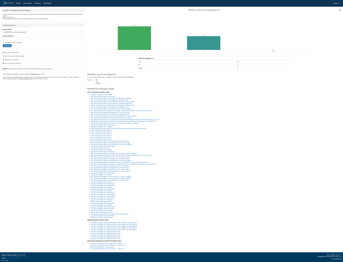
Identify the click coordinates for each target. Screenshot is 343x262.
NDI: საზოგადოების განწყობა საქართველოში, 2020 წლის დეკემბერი (111, 144)
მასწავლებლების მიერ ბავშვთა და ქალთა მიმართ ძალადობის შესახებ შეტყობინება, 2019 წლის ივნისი (121, 155)
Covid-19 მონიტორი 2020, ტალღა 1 (101, 132)
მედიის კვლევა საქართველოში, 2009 (102, 212)
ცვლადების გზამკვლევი (11, 52)
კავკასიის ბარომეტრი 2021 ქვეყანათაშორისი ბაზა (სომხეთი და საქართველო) (114, 224)
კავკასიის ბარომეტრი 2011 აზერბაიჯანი (102, 198)
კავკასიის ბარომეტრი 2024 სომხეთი (101, 94)
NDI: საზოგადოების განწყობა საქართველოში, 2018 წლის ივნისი (110, 166)
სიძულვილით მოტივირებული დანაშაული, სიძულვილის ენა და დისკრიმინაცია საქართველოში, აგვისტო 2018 (123, 164)
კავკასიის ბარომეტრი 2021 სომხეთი (101, 126)
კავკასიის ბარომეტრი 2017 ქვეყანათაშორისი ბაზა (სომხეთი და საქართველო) (114, 228)
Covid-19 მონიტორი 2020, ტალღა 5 (101, 139)
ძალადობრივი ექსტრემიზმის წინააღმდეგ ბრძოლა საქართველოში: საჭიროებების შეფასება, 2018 (120, 162)
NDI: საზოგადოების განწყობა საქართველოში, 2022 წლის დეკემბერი (111, 109)
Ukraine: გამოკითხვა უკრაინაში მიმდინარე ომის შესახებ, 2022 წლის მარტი (113, 105)
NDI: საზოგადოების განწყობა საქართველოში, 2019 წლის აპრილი (110, 159)
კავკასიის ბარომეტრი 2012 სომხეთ (101, 191)
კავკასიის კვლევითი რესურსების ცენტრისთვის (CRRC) (15, 256)
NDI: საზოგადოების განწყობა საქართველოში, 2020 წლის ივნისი (110, 141)
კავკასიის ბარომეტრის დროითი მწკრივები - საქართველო (108, 245)
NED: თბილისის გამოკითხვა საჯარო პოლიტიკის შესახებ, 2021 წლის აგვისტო (114, 116)
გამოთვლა (7, 46)
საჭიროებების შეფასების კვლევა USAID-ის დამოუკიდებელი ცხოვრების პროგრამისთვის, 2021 (119, 128)
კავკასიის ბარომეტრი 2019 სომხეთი (101, 150)
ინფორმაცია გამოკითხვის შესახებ (14, 56)
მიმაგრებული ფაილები (11, 59)
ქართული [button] (336, 3)
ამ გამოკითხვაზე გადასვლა (13, 63)
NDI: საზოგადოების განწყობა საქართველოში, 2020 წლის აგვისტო (110, 143)
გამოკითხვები (27, 3)
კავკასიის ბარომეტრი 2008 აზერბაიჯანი (102, 216)
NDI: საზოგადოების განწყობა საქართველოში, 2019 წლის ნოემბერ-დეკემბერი (114, 153)
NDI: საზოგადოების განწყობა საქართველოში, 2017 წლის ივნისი (110, 169)
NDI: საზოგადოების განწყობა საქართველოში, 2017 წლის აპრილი (110, 171)
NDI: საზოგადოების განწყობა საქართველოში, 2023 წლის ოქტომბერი (111, 98)
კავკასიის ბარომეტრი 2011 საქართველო (103, 196)
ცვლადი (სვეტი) (7, 36)
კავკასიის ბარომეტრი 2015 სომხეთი (101, 182)
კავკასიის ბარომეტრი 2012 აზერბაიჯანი (102, 192)
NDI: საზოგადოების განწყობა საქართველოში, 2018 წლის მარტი (110, 167)
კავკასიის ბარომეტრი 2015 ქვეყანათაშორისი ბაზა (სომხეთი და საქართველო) (114, 229)
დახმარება (37, 3)
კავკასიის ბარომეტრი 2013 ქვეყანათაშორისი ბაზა (105, 231)
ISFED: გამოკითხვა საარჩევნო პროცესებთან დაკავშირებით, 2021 (110, 114)
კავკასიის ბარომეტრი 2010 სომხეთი (101, 205)
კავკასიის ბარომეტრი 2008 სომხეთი (101, 217)
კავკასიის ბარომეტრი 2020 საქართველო (103, 146)
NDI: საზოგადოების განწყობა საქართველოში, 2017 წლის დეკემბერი (111, 176)
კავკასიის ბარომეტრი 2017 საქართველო (103, 173)
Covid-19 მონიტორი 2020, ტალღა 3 (101, 135)
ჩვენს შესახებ (47, 3)
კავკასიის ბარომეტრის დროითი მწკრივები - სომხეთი (106, 243)
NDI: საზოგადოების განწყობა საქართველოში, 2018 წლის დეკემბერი (111, 160)
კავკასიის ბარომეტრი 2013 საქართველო (103, 185)
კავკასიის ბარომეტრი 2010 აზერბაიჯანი (102, 203)
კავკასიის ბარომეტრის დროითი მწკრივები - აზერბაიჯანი (107, 249)
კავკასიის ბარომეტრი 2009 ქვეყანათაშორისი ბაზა (105, 238)
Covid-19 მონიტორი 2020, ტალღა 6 (101, 130)
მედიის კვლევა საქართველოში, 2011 (102, 201)
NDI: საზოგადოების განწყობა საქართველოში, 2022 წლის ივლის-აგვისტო (112, 102)
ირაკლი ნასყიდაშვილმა (12, 258)
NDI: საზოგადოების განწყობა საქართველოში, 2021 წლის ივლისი (110, 112)
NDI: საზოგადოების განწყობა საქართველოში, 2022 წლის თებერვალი (111, 103)
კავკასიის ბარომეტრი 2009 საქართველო (103, 207)
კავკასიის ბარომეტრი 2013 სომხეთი (101, 187)
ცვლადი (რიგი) (7, 29)
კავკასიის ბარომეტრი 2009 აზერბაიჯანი (102, 208)
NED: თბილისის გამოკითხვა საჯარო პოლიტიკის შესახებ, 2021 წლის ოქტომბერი (115, 123)
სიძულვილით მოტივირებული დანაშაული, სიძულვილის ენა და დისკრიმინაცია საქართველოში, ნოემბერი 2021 (123, 121)
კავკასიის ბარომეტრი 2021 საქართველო (103, 125)
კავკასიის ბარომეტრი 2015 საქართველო (103, 183)
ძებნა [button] (19, 3)
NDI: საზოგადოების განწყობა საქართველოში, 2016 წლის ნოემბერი (111, 178)
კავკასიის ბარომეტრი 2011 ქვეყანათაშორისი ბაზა (105, 235)
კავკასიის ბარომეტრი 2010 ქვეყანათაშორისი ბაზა (105, 237)
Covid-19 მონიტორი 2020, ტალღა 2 (101, 134)
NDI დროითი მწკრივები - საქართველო (102, 247)
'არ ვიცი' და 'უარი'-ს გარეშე (13, 42)
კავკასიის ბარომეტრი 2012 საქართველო (103, 194)
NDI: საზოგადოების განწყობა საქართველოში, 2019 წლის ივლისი (110, 157)
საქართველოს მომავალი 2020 (100, 148)
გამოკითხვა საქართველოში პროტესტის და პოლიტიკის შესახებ (109, 214)
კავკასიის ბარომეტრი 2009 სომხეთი (101, 210)
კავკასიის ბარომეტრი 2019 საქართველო (103, 151)
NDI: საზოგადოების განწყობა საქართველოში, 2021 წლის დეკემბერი (111, 118)
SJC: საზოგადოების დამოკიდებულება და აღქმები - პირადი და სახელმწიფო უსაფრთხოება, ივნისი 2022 (121, 110)
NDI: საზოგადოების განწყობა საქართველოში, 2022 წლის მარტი (110, 107)
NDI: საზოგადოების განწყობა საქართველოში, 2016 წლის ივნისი (110, 180)
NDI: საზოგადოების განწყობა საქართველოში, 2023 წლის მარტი (110, 100)
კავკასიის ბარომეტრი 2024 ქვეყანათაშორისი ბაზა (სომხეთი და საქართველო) (114, 222)
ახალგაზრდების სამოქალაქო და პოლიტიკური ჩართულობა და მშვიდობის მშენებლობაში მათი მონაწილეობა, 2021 (125, 119)
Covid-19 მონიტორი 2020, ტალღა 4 (101, 137)
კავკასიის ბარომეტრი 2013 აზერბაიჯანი (102, 189)
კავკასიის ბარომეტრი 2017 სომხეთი (101, 175)
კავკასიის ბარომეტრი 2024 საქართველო (103, 96)
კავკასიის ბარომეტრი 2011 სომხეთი (101, 200)
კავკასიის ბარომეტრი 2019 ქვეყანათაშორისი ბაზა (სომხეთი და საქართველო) (114, 226)
